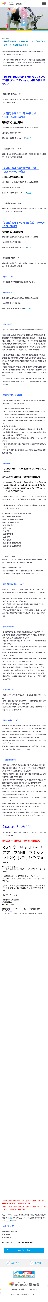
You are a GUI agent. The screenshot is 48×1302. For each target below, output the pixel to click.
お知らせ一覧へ (24, 1250)
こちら (29, 138)
